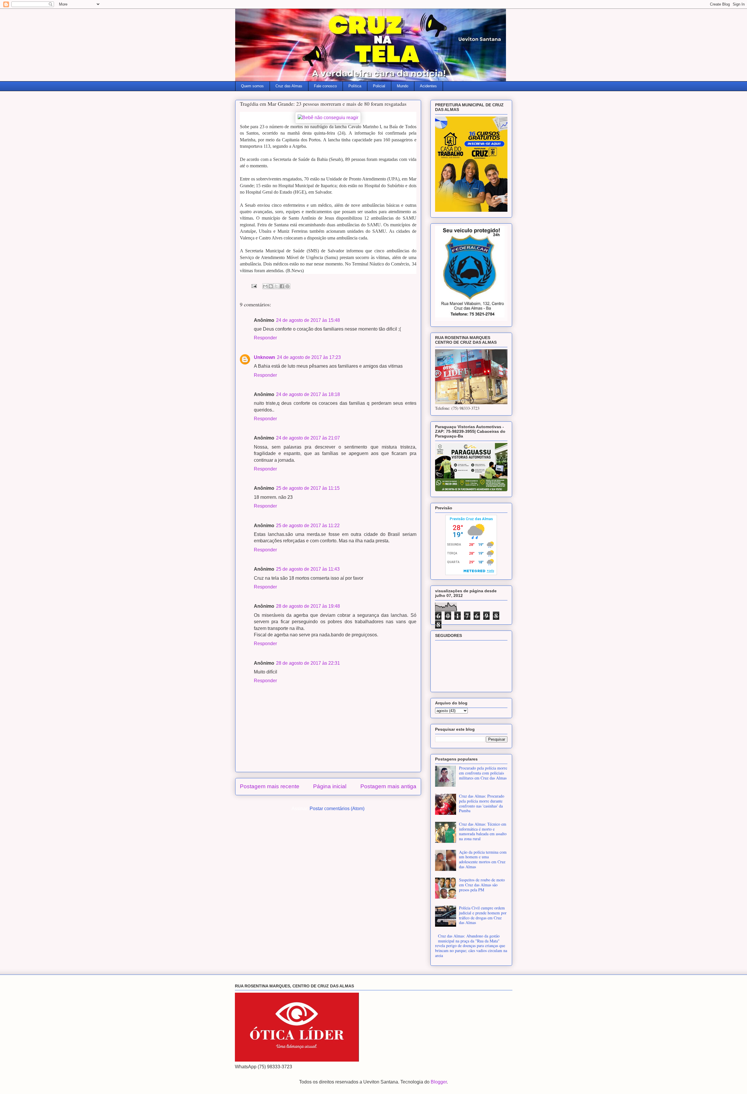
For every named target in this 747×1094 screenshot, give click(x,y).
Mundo (402, 86)
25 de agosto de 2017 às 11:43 (308, 569)
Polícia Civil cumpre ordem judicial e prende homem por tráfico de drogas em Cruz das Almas (483, 915)
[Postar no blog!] (271, 286)
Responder (265, 337)
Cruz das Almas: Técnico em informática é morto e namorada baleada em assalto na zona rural (483, 831)
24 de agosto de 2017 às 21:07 (308, 437)
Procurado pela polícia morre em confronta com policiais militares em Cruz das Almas (483, 773)
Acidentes (428, 86)
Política (354, 86)
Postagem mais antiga (388, 786)
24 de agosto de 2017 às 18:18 (308, 394)
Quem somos (252, 86)
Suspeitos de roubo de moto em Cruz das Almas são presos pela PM (482, 884)
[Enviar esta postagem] (253, 285)
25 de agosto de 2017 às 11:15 (308, 488)
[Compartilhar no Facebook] (282, 286)
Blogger (439, 1081)
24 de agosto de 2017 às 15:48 (308, 320)
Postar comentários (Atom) (337, 808)
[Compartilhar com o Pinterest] (287, 286)
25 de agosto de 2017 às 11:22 (308, 525)
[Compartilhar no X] (276, 286)
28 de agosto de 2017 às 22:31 (308, 663)
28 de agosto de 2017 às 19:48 (308, 606)
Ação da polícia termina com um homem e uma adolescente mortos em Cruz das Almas (483, 859)
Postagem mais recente (269, 786)
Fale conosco (325, 86)
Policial (379, 86)
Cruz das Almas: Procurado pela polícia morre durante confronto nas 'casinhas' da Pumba (481, 803)
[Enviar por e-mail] (265, 286)
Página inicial (329, 786)
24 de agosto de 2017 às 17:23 (309, 357)
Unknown (264, 357)
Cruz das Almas (288, 86)
